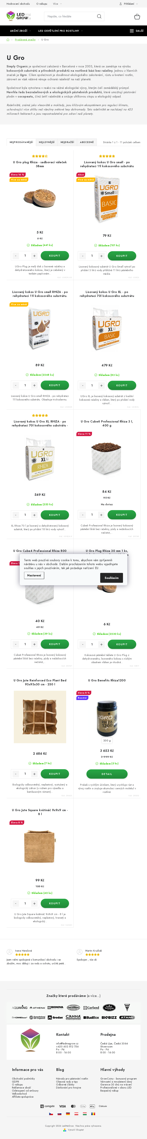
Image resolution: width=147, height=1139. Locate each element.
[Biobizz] (112, 1017)
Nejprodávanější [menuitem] (21, 142)
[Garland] (89, 1007)
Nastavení (34, 575)
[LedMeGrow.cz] (51, 1114)
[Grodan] (58, 1017)
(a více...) (94, 996)
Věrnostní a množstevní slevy (116, 1081)
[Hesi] (125, 1007)
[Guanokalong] (40, 1017)
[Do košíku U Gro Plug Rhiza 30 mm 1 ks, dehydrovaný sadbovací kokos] (122, 644)
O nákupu (41, 4)
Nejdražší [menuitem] (67, 142)
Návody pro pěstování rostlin (72, 1078)
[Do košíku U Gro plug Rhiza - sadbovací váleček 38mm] (55, 255)
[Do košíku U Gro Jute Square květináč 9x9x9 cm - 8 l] (55, 903)
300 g (107, 740)
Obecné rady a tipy (67, 1081)
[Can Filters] (71, 1007)
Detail (107, 774)
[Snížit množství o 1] (16, 256)
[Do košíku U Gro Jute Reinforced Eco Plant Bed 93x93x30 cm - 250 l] (55, 774)
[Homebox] (22, 1017)
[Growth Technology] (107, 1007)
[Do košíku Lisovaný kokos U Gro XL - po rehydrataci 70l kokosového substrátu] (122, 385)
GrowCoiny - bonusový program (118, 1078)
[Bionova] (53, 1007)
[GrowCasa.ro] (93, 1114)
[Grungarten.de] (68, 1114)
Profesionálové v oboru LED (116, 1087)
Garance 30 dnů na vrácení (116, 1084)
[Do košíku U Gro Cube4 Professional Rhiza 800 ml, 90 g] (55, 644)
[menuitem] (21, 30)
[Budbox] (94, 1017)
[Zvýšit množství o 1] (34, 256)
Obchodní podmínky (23, 1078)
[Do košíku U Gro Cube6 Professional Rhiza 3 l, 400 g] (122, 514)
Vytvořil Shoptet (76, 1129)
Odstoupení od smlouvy (25, 1090)
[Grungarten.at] (76, 1114)
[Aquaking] (17, 1007)
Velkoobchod (19, 1093)
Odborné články (65, 1084)
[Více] (136, 30)
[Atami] (130, 1017)
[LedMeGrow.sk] (59, 1114)
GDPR (15, 1081)
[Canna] (76, 1017)
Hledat (99, 16)
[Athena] (35, 1007)
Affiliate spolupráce (23, 1096)
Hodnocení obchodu (18, 4)
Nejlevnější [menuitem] (47, 142)
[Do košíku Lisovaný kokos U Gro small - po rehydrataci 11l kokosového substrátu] (122, 256)
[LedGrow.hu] (85, 1114)
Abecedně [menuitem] (87, 142)
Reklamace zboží (21, 1087)
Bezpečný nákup (109, 1090)
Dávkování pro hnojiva (68, 1087)
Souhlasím (111, 578)
